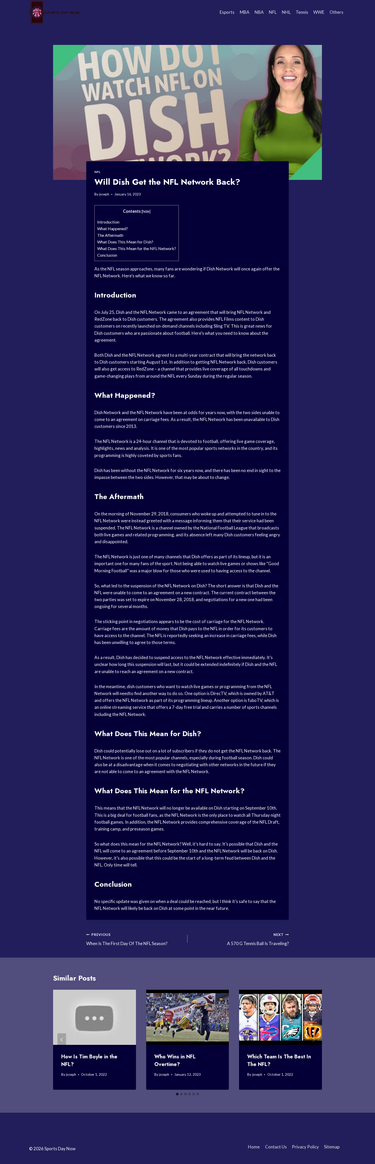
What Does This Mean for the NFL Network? (136, 248)
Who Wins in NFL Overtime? (175, 1060)
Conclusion (107, 255)
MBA (244, 12)
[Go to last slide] (61, 1039)
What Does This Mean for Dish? (125, 241)
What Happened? (112, 228)
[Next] (313, 1039)
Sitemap (332, 1146)
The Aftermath (110, 235)
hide (146, 211)
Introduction (108, 221)
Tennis (302, 12)
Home (254, 1146)
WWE (318, 12)
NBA (259, 12)
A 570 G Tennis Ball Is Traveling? (258, 939)
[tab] (177, 1094)
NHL (286, 12)
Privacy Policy (305, 1146)
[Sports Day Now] (54, 12)
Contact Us (276, 1146)
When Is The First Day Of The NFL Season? (126, 939)
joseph (104, 194)
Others (336, 12)
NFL (273, 12)
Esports (227, 12)
